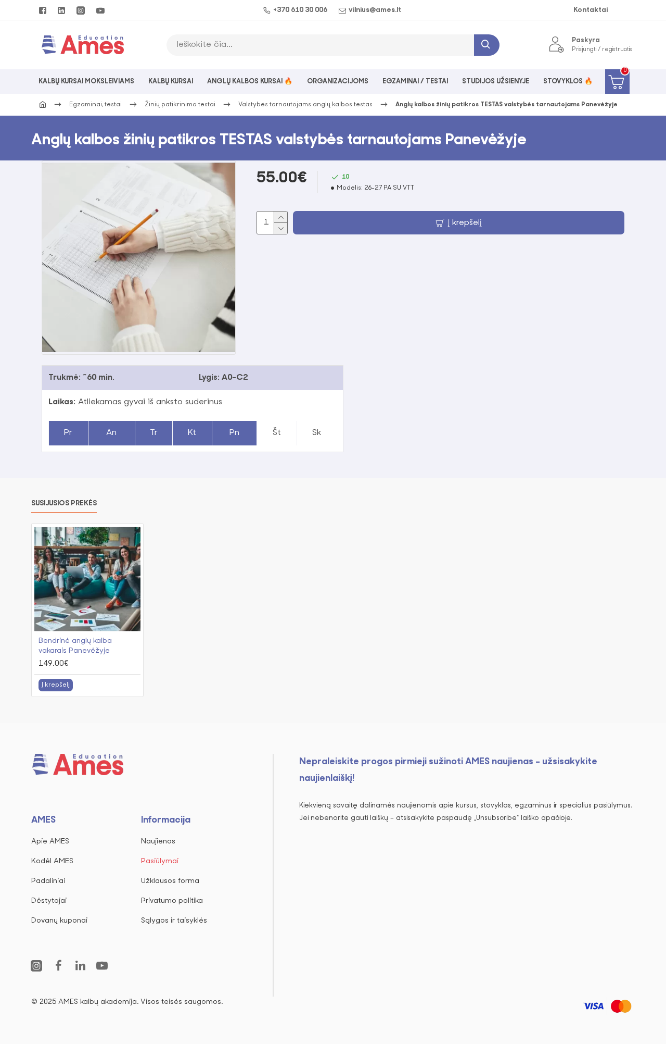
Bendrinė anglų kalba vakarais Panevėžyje (75, 645)
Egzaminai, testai (95, 105)
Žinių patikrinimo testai (180, 105)
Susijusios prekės (64, 503)
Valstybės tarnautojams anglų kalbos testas (305, 105)
